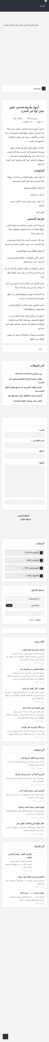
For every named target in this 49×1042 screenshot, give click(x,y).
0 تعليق (39, 121)
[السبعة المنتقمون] (41, 11)
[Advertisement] (24, 55)
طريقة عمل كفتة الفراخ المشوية (26, 181)
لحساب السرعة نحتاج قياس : (32, 649)
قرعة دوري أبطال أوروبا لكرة (32, 758)
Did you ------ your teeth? (32, 893)
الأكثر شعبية (39, 641)
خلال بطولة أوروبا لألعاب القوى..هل (30, 823)
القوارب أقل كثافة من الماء (33, 688)
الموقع (41, 451)
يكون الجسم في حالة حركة (33, 707)
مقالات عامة (17, 118)
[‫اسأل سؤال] (5, 1036)
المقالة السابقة (24, 515)
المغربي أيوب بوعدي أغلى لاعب (31, 790)
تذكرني (38, 620)
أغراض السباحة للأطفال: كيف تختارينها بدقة (25, 395)
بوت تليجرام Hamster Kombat (28, 373)
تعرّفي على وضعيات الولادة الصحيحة (27, 400)
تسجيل (31, 619)
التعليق (41, 462)
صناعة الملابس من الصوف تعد (32, 669)
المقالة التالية (25, 519)
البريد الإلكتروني (37, 440)
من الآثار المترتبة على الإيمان (32, 727)
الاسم (41, 430)
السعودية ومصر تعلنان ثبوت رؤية (31, 876)
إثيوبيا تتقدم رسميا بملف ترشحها (31, 807)
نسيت (9, 605)
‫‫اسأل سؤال (24, 532)
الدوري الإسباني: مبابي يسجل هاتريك (29, 774)
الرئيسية (44, 25)
